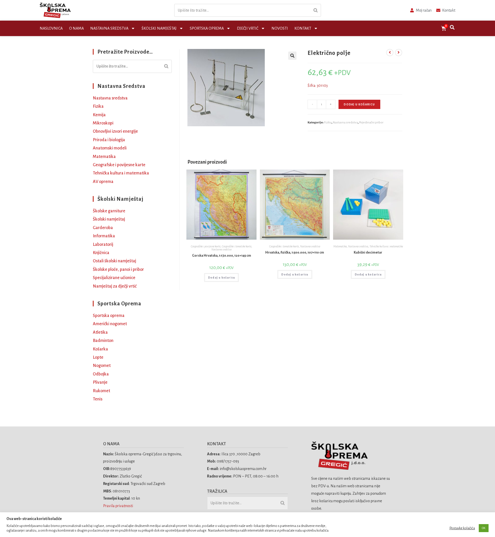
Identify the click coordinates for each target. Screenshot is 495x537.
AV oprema (103, 181)
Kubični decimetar (368, 252)
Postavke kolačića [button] (462, 528)
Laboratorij (103, 244)
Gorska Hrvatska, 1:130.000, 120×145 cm (221, 255)
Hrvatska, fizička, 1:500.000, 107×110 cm (294, 252)
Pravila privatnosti (118, 506)
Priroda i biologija (109, 140)
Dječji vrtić (247, 28)
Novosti (279, 28)
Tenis (97, 399)
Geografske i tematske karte (236, 246)
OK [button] (483, 528)
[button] (292, 56)
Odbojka (101, 374)
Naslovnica (51, 28)
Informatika (104, 236)
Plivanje (100, 382)
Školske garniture (109, 211)
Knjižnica (101, 252)
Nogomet (102, 365)
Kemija (99, 115)
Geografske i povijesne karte (205, 246)
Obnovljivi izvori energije (115, 131)
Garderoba (103, 227)
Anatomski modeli (110, 148)
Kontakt (302, 28)
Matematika (340, 246)
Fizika (328, 122)
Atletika (100, 332)
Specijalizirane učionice (114, 277)
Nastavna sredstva (109, 28)
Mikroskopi (103, 123)
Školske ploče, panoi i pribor (118, 269)
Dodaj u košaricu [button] (221, 277)
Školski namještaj (159, 28)
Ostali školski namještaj (114, 261)
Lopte (98, 357)
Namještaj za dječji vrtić (115, 286)
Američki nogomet (110, 324)
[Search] (315, 10)
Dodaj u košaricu (359, 104)
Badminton (103, 340)
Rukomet (101, 391)
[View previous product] (389, 52)
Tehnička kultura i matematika (386, 246)
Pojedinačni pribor (371, 122)
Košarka (100, 349)
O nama (76, 28)
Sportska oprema (207, 28)
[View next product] (398, 52)
